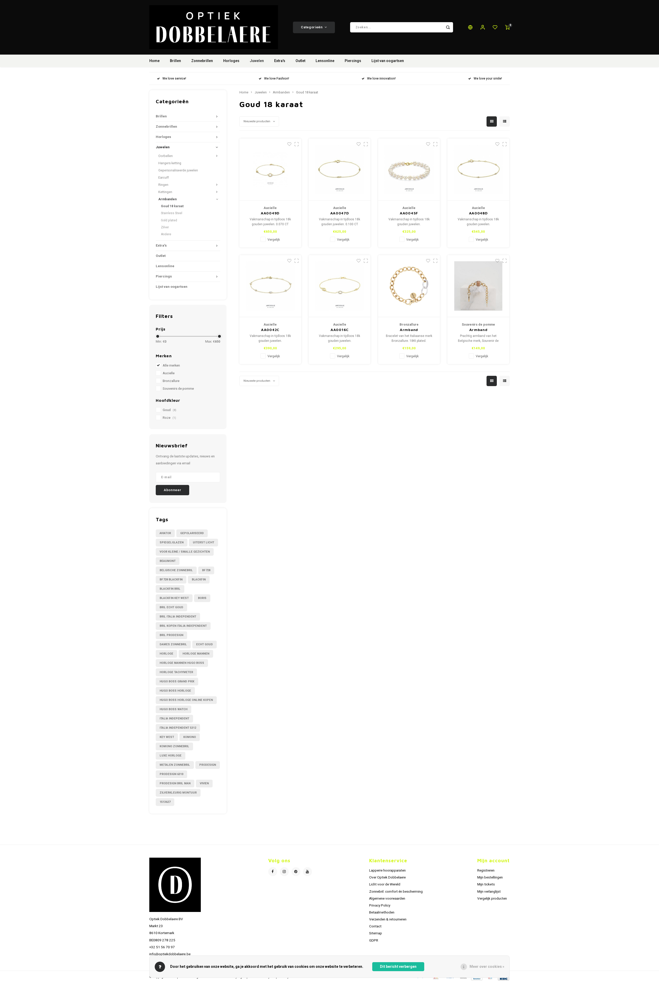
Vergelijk (273, 239)
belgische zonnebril (176, 570)
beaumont (168, 561)
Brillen (175, 61)
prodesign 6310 (171, 774)
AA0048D (478, 213)
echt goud (204, 644)
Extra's (279, 61)
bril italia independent (178, 616)
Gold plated (169, 220)
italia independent (174, 718)
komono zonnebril (174, 746)
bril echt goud (171, 607)
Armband (409, 329)
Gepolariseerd (192, 533)
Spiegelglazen (172, 542)
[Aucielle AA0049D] (270, 169)
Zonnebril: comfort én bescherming (396, 891)
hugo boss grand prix (177, 681)
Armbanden (167, 199)
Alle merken (171, 365)
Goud (169, 410)
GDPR (373, 940)
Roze (169, 417)
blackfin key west (174, 598)
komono (189, 737)
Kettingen (165, 192)
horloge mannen (196, 653)
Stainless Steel (171, 213)
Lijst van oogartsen (387, 61)
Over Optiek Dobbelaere (387, 877)
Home (154, 61)
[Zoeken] (448, 27)
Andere (166, 234)
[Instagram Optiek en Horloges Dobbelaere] (284, 871)
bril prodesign (171, 635)
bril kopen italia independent (183, 626)
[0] (507, 27)
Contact (375, 926)
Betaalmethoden (381, 912)
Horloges (231, 61)
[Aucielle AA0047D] (339, 169)
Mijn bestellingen (490, 877)
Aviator (165, 533)
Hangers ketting (169, 163)
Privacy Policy (379, 905)
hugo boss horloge (175, 691)
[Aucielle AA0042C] (270, 286)
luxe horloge (170, 755)
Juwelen (257, 61)
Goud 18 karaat (172, 206)
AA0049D (270, 213)
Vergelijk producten (492, 898)
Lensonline (325, 61)
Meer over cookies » (487, 966)
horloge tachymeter (176, 672)
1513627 (165, 802)
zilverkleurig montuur (178, 792)
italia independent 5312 (178, 728)
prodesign (207, 765)
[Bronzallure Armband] (409, 286)
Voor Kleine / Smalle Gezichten (185, 552)
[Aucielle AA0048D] (478, 169)
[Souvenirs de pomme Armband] (478, 286)
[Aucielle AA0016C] (339, 286)
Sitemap (375, 933)
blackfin (199, 579)
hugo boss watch (173, 709)
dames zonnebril (173, 644)
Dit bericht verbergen (398, 966)
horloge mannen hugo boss (182, 663)
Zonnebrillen (202, 61)
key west (167, 737)
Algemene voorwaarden (387, 898)
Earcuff (163, 177)
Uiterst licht (203, 542)
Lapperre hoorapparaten (387, 870)
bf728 (206, 570)
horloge (166, 653)
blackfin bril (170, 589)
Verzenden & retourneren (387, 919)
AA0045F (409, 213)
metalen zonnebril (175, 765)
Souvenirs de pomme (178, 388)
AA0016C (340, 329)
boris (202, 598)
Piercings (353, 61)
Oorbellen (165, 156)
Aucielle (169, 373)
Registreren (486, 870)
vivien (204, 783)
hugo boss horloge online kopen (186, 700)
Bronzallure (171, 381)
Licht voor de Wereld (384, 884)
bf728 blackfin (171, 579)
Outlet (300, 61)
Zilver (165, 227)
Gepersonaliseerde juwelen (178, 170)
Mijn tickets (486, 884)
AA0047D (339, 213)
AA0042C (270, 329)
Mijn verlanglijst (489, 891)
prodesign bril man (175, 783)
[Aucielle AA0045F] (409, 169)
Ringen (163, 184)
